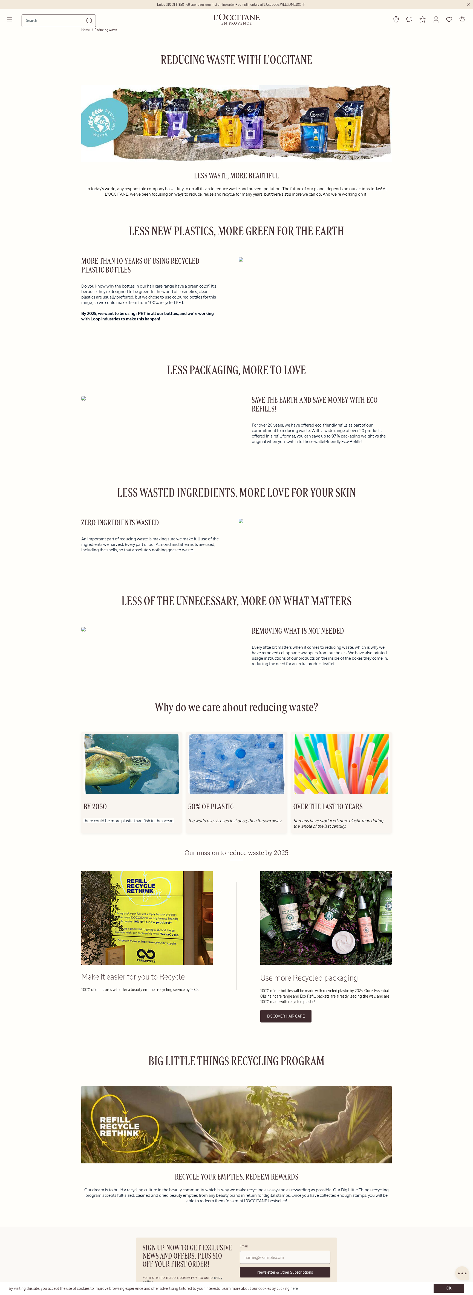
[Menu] (10, 20)
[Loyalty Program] (422, 19)
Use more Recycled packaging (309, 978)
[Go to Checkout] (462, 18)
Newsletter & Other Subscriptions (285, 1272)
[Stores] (396, 19)
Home (85, 30)
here (294, 1288)
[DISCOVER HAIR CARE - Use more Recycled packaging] (326, 964)
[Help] (409, 19)
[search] (56, 20)
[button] (436, 19)
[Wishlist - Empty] (449, 19)
